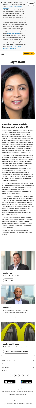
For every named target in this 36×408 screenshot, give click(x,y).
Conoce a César (9, 317)
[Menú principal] (3, 54)
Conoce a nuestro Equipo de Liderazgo (16, 351)
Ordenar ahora (28, 54)
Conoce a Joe (9, 280)
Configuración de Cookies (17, 400)
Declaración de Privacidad (13, 33)
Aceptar (30, 4)
